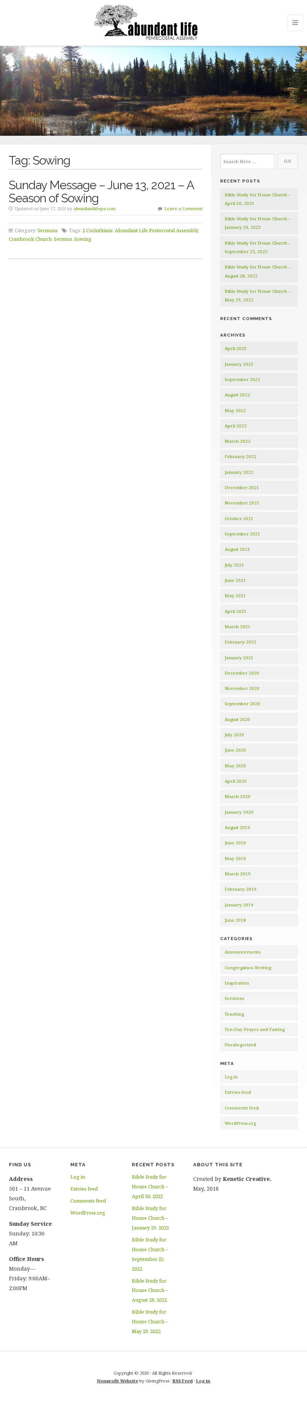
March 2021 (237, 626)
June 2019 (235, 842)
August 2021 (237, 549)
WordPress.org (240, 1123)
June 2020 (235, 750)
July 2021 (234, 565)
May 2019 (235, 858)
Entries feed (238, 1092)
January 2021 (239, 657)
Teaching (234, 1014)
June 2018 (235, 920)
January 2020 (239, 812)
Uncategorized (240, 1044)
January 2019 (239, 905)
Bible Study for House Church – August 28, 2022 (150, 1290)
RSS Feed (183, 1381)
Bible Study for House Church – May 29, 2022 (150, 1321)
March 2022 (237, 441)
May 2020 (235, 765)
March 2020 (237, 796)
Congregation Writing (248, 967)
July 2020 (234, 734)
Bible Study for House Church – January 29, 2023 (150, 1218)
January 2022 (239, 472)
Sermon (63, 239)
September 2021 (242, 534)
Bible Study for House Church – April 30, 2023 (150, 1186)
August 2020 (237, 719)
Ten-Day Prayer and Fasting (255, 1029)
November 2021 (242, 503)
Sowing (82, 239)
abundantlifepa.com (95, 208)
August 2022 (237, 394)
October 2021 (239, 518)
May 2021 (235, 595)
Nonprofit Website (117, 1381)
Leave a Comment (183, 208)
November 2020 (242, 688)
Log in (231, 1077)
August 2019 (237, 827)
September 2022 (242, 379)
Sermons (47, 230)
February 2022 (240, 456)
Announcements (242, 952)
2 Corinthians (97, 230)
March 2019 (237, 874)
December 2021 (242, 487)
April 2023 (236, 348)
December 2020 (242, 673)
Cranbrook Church (30, 239)
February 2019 (240, 889)
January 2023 (239, 364)
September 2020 (242, 703)
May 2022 (235, 410)
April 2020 (236, 781)
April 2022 (236, 426)
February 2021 (240, 642)
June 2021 (235, 580)
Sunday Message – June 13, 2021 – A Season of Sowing (101, 191)
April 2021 (236, 611)
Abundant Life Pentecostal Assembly (156, 230)
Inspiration (237, 983)
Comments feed (242, 1108)
